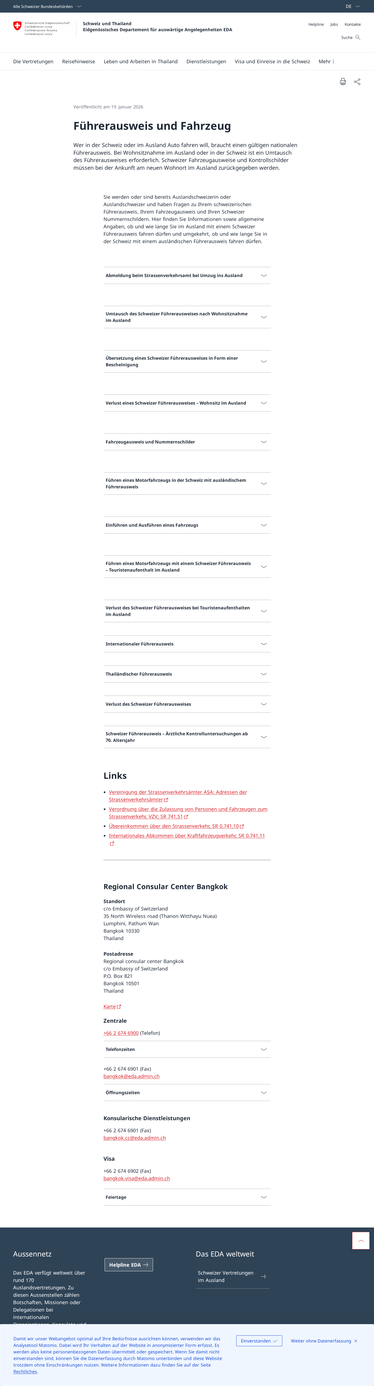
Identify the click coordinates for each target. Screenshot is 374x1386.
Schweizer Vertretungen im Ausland (226, 1276)
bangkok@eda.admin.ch (131, 1076)
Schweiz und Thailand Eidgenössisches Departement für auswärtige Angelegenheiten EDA (157, 27)
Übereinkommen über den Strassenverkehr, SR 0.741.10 (174, 826)
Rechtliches (25, 1371)
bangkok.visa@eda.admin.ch (136, 1178)
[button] (33, 61)
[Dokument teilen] (357, 81)
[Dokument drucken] (343, 81)
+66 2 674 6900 (121, 1033)
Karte (109, 1006)
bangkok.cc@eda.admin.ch (134, 1137)
